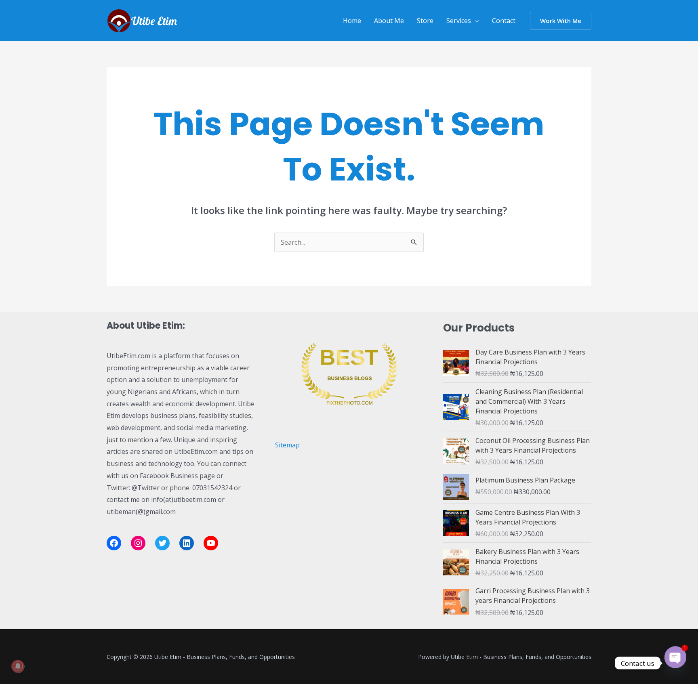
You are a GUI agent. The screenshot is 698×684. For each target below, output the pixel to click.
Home (352, 20)
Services (458, 20)
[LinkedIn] (186, 543)
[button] (560, 21)
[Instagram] (138, 543)
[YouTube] (211, 543)
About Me (389, 20)
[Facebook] (114, 543)
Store (425, 20)
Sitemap (287, 445)
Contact (503, 20)
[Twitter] (162, 543)
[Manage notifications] (17, 666)
